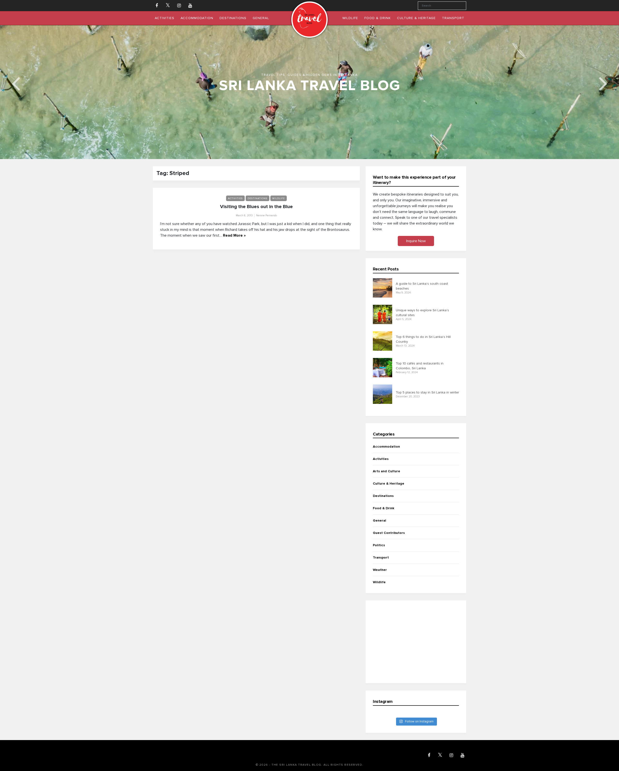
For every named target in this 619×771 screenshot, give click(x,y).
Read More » (234, 235)
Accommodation (386, 446)
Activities (235, 198)
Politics (379, 545)
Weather (380, 570)
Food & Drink (383, 508)
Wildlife (278, 198)
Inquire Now (416, 241)
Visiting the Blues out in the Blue (256, 207)
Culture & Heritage (388, 483)
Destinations (257, 198)
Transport (381, 557)
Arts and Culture (386, 471)
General (379, 520)
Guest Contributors (389, 533)
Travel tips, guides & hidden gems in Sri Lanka (309, 75)
